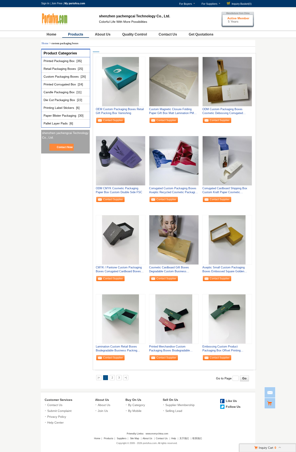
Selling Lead (173, 411)
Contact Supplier (113, 120)
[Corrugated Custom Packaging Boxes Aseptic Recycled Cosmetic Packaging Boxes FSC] (173, 160)
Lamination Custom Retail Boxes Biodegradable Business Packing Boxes (116, 349)
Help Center (55, 422)
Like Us (231, 401)
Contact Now (65, 147)
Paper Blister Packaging (60, 115)
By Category (136, 405)
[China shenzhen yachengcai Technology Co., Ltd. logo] (54, 25)
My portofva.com (74, 3)
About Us (103, 34)
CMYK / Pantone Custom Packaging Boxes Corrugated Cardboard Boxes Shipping (119, 270)
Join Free (56, 3)
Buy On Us (133, 399)
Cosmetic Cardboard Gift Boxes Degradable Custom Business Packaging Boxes (169, 270)
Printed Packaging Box (59, 61)
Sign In (45, 3)
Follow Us (233, 406)
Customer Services (58, 399)
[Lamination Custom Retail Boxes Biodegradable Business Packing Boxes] (120, 318)
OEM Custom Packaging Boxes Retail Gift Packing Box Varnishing (120, 111)
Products (75, 34)
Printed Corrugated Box (60, 84)
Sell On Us (170, 399)
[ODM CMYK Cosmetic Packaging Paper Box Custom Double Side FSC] (120, 160)
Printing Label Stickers (59, 107)
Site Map (134, 438)
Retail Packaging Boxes (60, 68)
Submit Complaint (59, 411)
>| (126, 377)
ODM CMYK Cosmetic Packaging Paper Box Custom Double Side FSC (119, 190)
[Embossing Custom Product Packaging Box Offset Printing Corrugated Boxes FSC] (227, 318)
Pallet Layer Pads (56, 123)
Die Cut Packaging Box (60, 100)
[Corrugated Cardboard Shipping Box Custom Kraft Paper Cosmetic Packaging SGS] (227, 160)
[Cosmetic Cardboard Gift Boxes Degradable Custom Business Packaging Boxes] (173, 239)
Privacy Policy (56, 416)
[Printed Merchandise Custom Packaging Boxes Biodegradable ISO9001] (173, 318)
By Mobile (134, 411)
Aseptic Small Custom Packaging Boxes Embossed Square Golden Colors (223, 270)
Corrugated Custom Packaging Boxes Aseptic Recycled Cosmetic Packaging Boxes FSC (173, 191)
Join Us (103, 411)
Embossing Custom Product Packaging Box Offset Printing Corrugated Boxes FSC (221, 349)
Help (173, 438)
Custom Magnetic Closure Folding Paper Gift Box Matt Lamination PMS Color (172, 112)
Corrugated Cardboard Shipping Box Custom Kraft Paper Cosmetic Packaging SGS (224, 191)
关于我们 (184, 438)
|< (99, 377)
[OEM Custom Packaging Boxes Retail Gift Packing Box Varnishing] (120, 81)
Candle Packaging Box (59, 92)
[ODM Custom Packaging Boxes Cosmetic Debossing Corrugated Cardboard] (227, 81)
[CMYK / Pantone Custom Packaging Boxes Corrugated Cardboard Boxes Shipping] (120, 239)
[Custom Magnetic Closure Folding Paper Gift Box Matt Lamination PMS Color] (173, 81)
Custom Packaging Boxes (62, 76)
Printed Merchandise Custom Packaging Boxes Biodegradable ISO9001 (169, 349)
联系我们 (197, 438)
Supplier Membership (180, 405)
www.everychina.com (157, 433)
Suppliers (122, 438)
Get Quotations (201, 34)
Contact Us (168, 34)
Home (51, 34)
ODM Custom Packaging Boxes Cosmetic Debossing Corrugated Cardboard (222, 112)
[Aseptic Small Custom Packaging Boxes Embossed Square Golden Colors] (227, 239)
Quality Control (134, 34)
